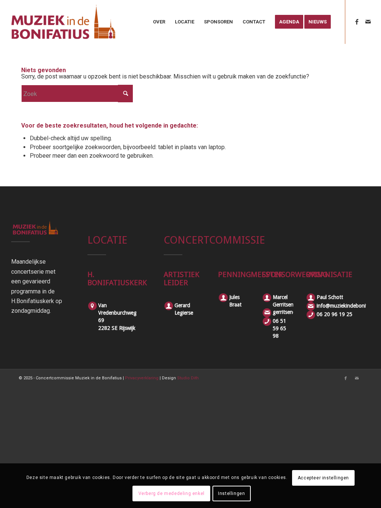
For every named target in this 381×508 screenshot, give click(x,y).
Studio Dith (188, 378)
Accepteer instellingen (323, 477)
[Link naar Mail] (368, 21)
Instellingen (231, 493)
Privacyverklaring (142, 378)
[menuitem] (159, 22)
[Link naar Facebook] (356, 21)
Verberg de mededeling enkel (171, 493)
